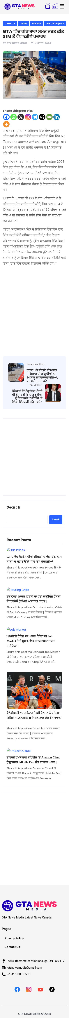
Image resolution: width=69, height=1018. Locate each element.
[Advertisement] (34, 301)
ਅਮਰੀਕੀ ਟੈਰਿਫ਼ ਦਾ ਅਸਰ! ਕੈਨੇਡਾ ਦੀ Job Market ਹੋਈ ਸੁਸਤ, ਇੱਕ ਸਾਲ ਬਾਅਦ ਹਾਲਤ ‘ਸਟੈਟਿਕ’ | (31, 641)
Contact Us (12, 947)
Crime (23, 23)
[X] (20, 117)
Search (13, 507)
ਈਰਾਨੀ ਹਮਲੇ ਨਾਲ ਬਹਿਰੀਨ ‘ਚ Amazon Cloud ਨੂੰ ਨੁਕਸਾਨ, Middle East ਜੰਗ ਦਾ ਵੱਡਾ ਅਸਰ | (33, 760)
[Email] (49, 117)
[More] (6, 124)
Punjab (36, 23)
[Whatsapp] (13, 117)
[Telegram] (35, 117)
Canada (10, 23)
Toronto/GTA (54, 23)
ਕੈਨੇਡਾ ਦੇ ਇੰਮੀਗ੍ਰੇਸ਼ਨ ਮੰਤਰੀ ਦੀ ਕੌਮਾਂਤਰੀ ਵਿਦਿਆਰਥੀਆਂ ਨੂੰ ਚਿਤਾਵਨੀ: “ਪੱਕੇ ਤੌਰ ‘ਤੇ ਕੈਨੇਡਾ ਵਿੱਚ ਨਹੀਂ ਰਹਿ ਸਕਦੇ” (27, 396)
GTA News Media (16, 43)
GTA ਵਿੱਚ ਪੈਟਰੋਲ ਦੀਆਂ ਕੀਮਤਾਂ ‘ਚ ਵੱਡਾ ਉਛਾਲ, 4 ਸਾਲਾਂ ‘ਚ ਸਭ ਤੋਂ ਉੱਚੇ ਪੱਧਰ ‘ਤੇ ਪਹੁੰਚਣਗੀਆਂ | (34, 559)
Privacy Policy (14, 938)
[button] (62, 7)
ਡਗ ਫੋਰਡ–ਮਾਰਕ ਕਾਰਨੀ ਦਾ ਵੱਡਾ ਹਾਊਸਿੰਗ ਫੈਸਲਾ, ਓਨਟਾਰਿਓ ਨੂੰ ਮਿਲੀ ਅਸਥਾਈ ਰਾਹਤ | (34, 599)
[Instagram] (28, 117)
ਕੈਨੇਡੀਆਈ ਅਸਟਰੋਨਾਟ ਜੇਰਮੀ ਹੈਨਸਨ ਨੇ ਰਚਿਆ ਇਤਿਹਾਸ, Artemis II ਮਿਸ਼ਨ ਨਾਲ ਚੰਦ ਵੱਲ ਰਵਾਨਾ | (34, 717)
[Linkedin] (56, 117)
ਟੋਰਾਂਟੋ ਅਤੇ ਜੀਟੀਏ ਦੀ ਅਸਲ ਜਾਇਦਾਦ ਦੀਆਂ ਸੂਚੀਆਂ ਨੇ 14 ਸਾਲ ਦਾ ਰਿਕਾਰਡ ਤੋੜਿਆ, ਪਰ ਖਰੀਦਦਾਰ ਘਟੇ (42, 376)
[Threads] (42, 117)
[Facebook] (6, 117)
